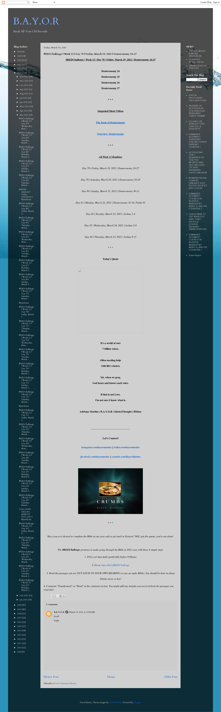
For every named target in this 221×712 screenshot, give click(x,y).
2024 (19, 60)
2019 (19, 609)
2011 (19, 643)
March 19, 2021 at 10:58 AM (82, 612)
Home (111, 677)
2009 (19, 651)
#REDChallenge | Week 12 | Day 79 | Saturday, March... (26, 293)
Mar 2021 (24, 115)
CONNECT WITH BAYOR (196, 61)
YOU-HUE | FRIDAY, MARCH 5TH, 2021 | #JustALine (25, 514)
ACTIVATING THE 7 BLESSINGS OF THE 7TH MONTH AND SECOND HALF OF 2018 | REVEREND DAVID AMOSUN (198, 162)
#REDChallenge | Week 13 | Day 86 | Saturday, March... (26, 180)
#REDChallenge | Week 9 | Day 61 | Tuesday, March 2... (26, 571)
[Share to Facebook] (60, 596)
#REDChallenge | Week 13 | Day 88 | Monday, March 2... (26, 152)
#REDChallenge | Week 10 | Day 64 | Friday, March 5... (26, 528)
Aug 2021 (24, 93)
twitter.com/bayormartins (127, 447)
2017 (19, 617)
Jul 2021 (24, 98)
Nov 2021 (24, 80)
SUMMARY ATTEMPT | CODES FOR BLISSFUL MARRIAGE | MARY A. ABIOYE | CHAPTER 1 (198, 242)
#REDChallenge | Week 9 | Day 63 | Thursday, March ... (26, 542)
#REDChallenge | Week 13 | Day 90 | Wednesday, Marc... (26, 123)
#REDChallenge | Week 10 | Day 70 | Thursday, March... (26, 429)
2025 (19, 56)
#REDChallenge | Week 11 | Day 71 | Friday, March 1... (26, 415)
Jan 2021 (24, 599)
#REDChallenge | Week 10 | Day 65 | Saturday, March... (26, 500)
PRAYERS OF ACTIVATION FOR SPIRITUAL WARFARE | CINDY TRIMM (197, 110)
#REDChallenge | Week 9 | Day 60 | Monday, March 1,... (26, 585)
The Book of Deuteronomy (110, 122)
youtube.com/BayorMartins (126, 456)
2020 (19, 605)
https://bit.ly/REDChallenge (115, 565)
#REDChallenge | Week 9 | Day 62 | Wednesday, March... (26, 556)
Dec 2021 (24, 76)
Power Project (195, 255)
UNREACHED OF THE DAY (198, 67)
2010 (19, 647)
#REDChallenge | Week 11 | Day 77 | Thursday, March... (26, 326)
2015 (19, 626)
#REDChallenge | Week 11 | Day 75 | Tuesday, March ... (26, 354)
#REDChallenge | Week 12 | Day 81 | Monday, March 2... (26, 265)
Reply (56, 620)
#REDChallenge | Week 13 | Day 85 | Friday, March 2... (26, 208)
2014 (19, 630)
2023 (19, 64)
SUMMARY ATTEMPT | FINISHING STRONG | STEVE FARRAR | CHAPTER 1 (197, 140)
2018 (19, 613)
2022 (19, 68)
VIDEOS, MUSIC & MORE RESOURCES (197, 54)
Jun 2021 (24, 102)
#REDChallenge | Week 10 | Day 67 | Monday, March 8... (26, 471)
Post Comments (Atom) (65, 683)
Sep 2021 (24, 89)
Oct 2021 (24, 85)
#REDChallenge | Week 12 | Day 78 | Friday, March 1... (26, 311)
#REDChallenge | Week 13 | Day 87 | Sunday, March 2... (26, 166)
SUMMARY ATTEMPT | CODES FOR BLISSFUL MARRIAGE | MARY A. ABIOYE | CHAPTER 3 (198, 201)
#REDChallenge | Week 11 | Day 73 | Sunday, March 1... (26, 382)
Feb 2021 (24, 595)
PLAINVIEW (115, 702)
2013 (19, 634)
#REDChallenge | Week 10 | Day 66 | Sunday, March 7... (26, 486)
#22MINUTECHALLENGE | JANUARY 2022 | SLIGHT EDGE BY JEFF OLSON (198, 183)
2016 (19, 622)
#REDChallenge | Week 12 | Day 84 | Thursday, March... (26, 222)
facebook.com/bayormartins (95, 456)
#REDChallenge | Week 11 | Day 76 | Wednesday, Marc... (26, 340)
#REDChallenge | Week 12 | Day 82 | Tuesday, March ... (26, 251)
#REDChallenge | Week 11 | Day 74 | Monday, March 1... (26, 368)
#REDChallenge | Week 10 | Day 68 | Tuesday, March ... (26, 457)
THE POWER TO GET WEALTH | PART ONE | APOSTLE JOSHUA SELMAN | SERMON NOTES (198, 222)
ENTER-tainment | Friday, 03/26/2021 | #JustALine (26, 194)
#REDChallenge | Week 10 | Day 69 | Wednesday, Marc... (26, 443)
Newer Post (51, 677)
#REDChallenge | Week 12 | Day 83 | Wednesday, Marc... (26, 236)
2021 (19, 73)
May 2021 (24, 106)
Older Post (170, 677)
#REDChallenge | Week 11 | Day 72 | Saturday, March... (26, 396)
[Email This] (51, 596)
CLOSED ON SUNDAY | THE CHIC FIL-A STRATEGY (196, 125)
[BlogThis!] (54, 596)
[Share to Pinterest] (63, 596)
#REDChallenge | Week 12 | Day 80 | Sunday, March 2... (26, 279)
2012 (19, 639)
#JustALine (24, 302)
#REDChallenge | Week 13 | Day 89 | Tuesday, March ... (26, 137)
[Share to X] (57, 596)
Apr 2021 (24, 110)
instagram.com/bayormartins (96, 447)
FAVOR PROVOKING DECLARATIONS (197, 98)
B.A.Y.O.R (36, 21)
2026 (19, 51)
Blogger (137, 702)
